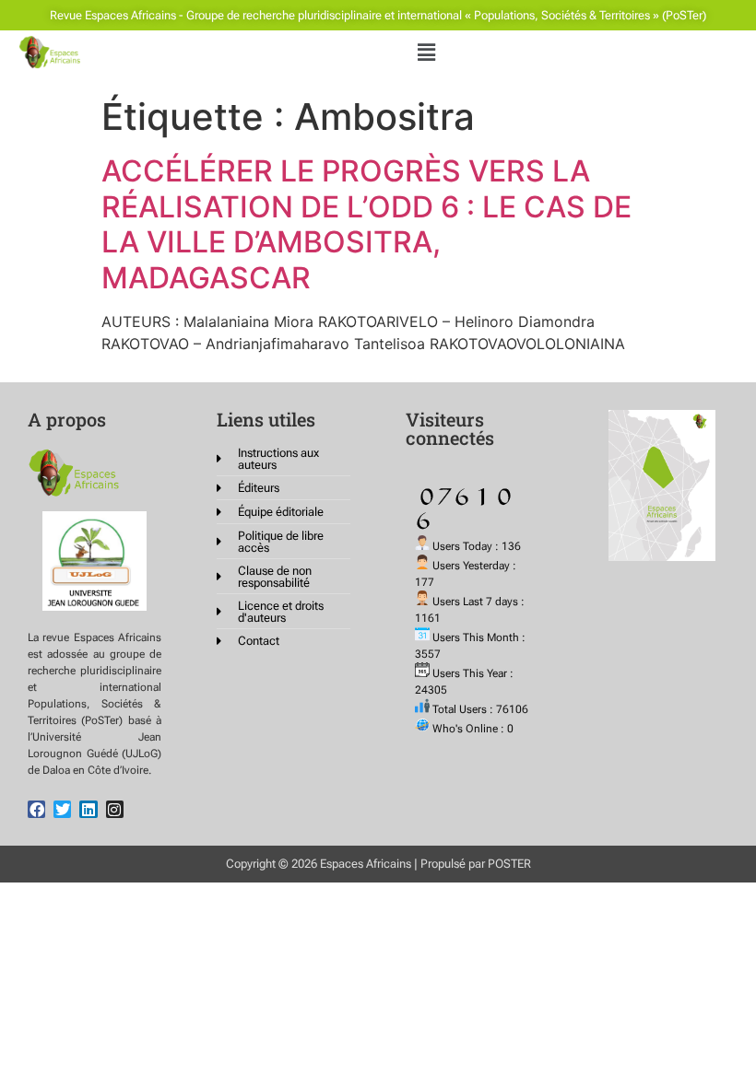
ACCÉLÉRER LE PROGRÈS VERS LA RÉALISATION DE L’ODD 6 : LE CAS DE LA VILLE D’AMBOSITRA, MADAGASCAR (366, 224)
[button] (427, 52)
